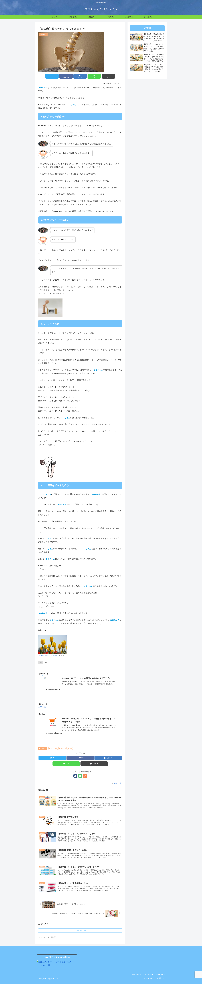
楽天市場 (42, 707)
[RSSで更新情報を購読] (85, 776)
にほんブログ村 (43, 965)
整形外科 (63, 748)
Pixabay (54, 655)
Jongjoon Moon (43, 655)
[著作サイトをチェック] (75, 776)
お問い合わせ (136, 975)
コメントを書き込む (80, 930)
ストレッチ (54, 748)
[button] (108, 76)
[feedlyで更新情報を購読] (80, 776)
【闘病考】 (43, 748)
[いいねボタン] (40, 662)
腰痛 (71, 748)
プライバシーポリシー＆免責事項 (154, 975)
